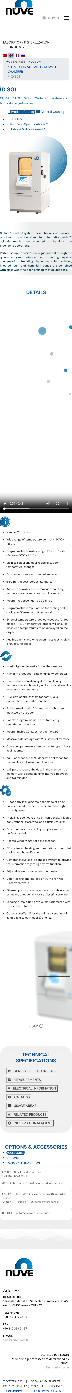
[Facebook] (44, 18)
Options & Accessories (26, 129)
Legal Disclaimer (19, 1391)
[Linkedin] (53, 18)
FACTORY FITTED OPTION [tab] (23, 1163)
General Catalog (52, 112)
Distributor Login (57, 1367)
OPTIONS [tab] (12, 1158)
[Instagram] (58, 18)
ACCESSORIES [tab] (15, 1153)
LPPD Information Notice (48, 1391)
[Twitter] (49, 18)
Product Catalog (22, 112)
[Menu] (66, 18)
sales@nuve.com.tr (15, 1340)
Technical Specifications (27, 124)
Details (14, 119)
